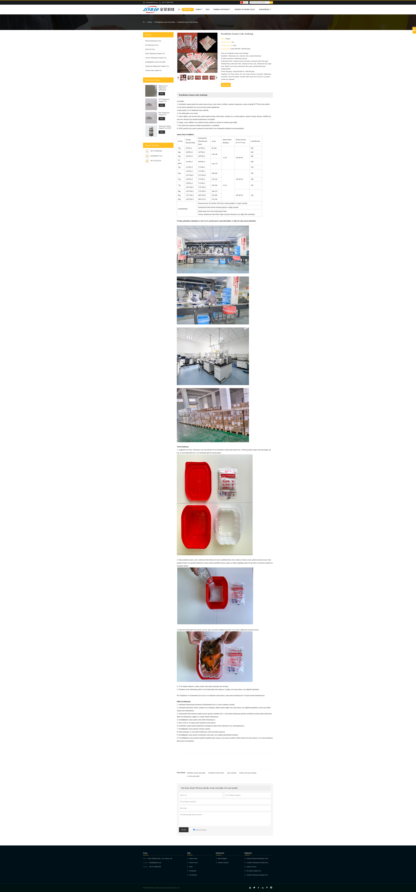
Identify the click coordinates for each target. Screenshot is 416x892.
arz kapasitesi (226, 49)
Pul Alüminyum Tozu (151, 45)
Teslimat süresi (226, 45)
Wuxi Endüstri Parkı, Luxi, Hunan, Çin (160, 858)
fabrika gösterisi (221, 9)
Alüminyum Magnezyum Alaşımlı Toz (157, 66)
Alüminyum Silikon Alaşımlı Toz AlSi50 (165, 127)
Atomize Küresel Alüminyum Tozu (257, 858)
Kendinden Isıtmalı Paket (216, 773)
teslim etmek (193, 858)
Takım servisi (193, 862)
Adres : (145, 858)
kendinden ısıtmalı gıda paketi (196, 773)
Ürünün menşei (226, 42)
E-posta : (146, 862)
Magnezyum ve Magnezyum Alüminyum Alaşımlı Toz (163, 88)
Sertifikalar (192, 871)
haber (198, 9)
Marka (223, 39)
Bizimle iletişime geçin (245, 9)
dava (208, 9)
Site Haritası (193, 875)
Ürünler (187, 9)
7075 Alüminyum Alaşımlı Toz (164, 100)
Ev (179, 9)
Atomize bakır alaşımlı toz (153, 70)
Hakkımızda (264, 9)
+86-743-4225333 (155, 161)
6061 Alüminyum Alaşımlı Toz (164, 114)
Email (226, 85)
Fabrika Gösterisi (223, 862)
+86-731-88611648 (167, 2)
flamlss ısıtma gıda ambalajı (247, 773)
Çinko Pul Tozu (150, 49)
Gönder (183, 830)
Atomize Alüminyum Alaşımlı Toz (155, 58)
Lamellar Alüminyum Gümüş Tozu (257, 862)
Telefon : (146, 867)
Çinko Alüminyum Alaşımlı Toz (155, 53)
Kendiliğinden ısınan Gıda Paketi (165, 22)
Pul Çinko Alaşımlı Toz (254, 871)
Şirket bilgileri (222, 858)
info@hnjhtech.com (152, 2)
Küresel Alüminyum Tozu (153, 41)
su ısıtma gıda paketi (193, 776)
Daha (161, 94)
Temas (145, 853)
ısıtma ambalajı (231, 773)
